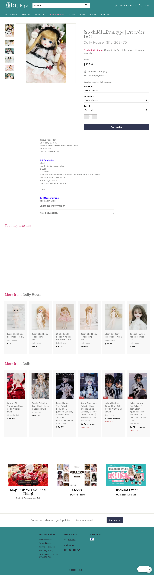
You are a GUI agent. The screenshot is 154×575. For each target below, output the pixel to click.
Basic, (113, 50)
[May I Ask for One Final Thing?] (28, 475)
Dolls (26, 364)
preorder (88, 53)
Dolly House (94, 42)
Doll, (119, 50)
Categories (11, 14)
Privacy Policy (45, 539)
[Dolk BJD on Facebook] (70, 550)
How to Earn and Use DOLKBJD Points (48, 555)
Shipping (87, 82)
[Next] (9, 81)
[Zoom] (46, 53)
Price (86, 59)
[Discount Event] (126, 475)
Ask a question (49, 213)
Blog (72, 14)
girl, (135, 50)
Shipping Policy (46, 550)
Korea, (141, 50)
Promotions (57, 14)
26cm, (107, 50)
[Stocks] (77, 475)
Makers (26, 14)
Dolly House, (127, 50)
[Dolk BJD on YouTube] (74, 550)
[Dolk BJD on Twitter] (78, 550)
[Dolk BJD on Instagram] (65, 550)
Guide (93, 14)
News (82, 14)
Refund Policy (45, 543)
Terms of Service (47, 547)
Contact (106, 14)
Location (40, 14)
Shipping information (52, 205)
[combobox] (116, 90)
